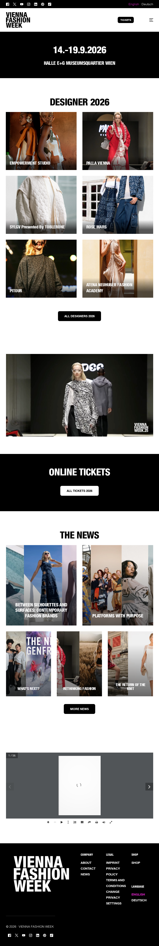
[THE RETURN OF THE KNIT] (130, 663)
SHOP (135, 863)
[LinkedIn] (35, 4)
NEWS (85, 874)
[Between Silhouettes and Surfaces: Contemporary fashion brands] (41, 585)
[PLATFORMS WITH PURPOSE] (117, 585)
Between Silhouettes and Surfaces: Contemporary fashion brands (41, 610)
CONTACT (88, 868)
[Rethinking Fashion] (79, 663)
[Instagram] (28, 4)
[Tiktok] (49, 4)
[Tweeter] (14, 4)
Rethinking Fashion (79, 688)
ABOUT (86, 863)
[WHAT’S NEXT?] (28, 663)
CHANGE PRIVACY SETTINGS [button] (113, 897)
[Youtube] (21, 4)
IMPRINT (113, 863)
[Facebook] (8, 4)
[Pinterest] (42, 4)
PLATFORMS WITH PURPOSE (117, 616)
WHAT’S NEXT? (28, 688)
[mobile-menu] (147, 20)
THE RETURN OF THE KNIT (130, 686)
